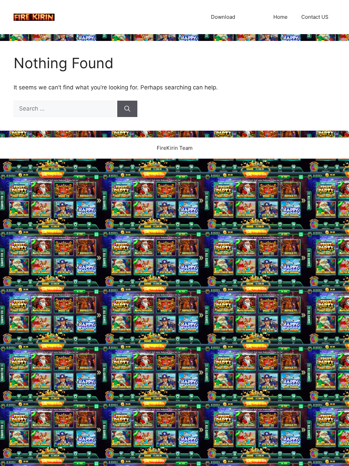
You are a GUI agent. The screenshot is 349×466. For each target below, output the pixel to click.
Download (223, 17)
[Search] (127, 109)
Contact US (315, 17)
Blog (254, 17)
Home (280, 17)
